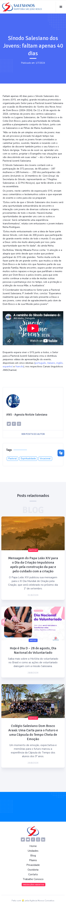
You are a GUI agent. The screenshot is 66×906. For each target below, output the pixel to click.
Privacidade (33, 865)
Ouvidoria (33, 869)
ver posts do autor (33, 434)
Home (33, 846)
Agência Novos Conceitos (41, 900)
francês (19, 366)
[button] (61, 7)
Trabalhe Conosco (33, 879)
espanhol (8, 366)
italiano (51, 363)
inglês (59, 363)
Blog (33, 855)
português (40, 363)
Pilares (33, 860)
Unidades (33, 850)
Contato (33, 874)
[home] (22, 6)
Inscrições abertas (33, 885)
